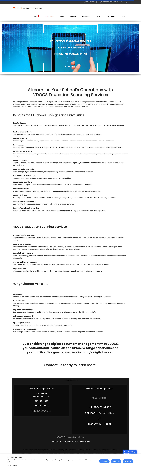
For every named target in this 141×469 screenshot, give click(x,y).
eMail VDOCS (99, 398)
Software (111, 16)
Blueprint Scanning (57, 450)
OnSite (62, 16)
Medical (73, 16)
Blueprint (85, 16)
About (123, 16)
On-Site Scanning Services (95, 450)
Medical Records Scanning (74, 450)
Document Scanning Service (39, 450)
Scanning (49, 16)
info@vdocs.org (121, 2)
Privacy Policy (12, 465)
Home (35, 16)
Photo (97, 16)
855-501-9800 (90, 2)
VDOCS (17, 8)
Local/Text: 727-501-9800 (105, 2)
